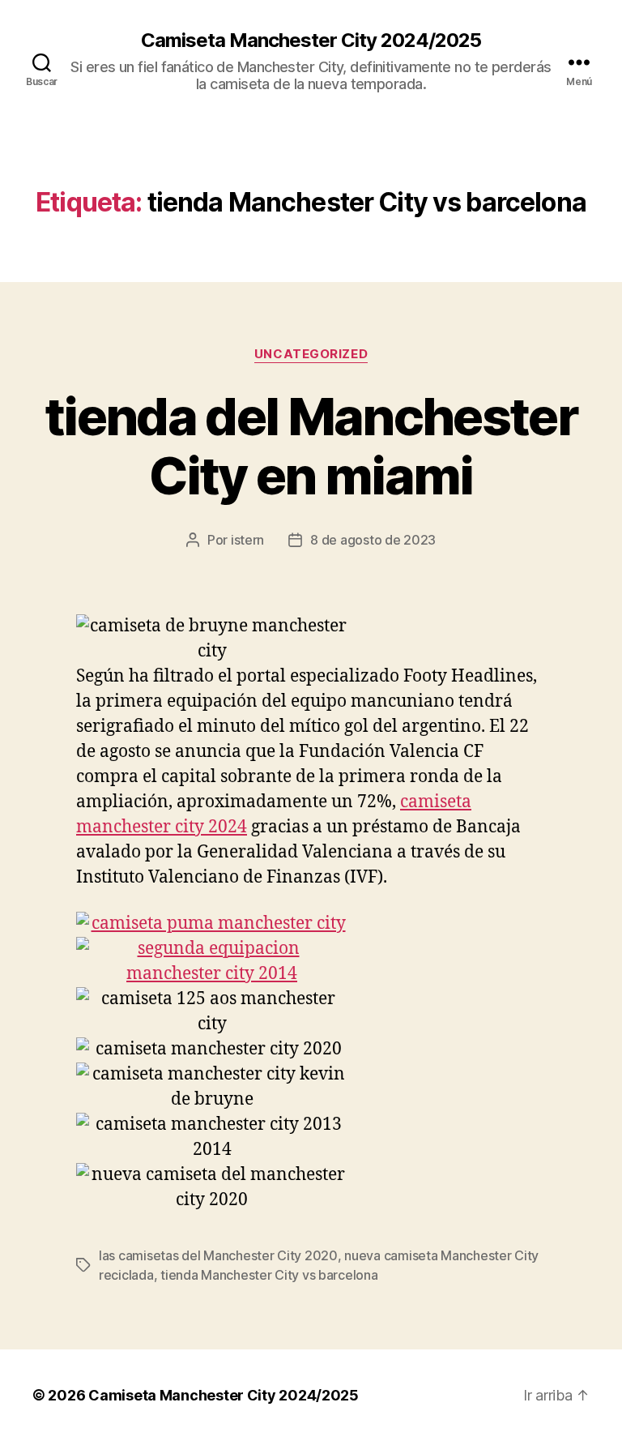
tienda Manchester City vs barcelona (269, 1275)
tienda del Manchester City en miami (311, 446)
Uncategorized (311, 354)
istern (247, 540)
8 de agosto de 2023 (373, 540)
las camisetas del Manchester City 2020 (218, 1255)
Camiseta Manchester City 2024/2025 (311, 40)
